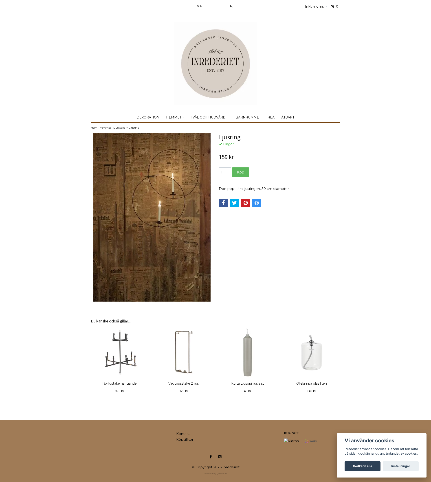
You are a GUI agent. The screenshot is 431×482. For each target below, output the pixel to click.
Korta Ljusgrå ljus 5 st (247, 383)
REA (271, 117)
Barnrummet (248, 117)
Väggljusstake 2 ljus (183, 383)
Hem (95, 127)
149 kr (311, 391)
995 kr (119, 391)
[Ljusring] (151, 217)
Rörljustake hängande (119, 383)
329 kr (183, 391)
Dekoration (148, 117)
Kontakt (183, 434)
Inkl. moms (316, 6)
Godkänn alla (362, 466)
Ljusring (134, 127)
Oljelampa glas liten (311, 383)
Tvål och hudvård (208, 117)
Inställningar (400, 466)
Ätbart (287, 117)
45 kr (247, 391)
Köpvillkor (184, 439)
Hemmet (173, 117)
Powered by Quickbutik (215, 473)
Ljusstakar (121, 127)
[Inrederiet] (215, 59)
